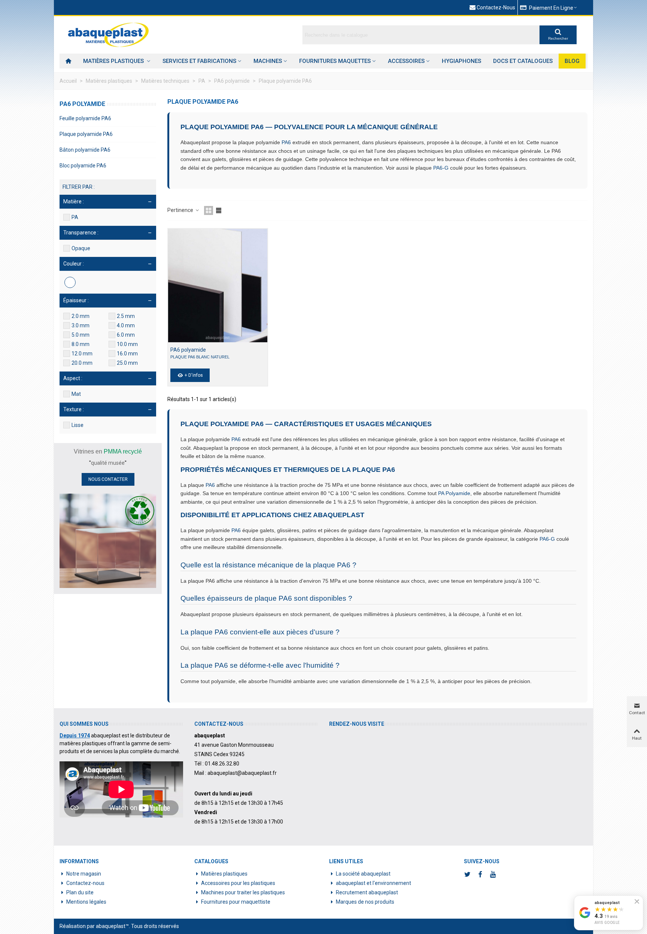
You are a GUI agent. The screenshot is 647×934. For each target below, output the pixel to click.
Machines (267, 61)
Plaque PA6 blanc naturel (200, 357)
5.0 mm (80, 335)
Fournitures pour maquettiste (235, 902)
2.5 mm (126, 316)
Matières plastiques (114, 61)
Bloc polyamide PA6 (83, 166)
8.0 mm (80, 344)
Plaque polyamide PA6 (86, 134)
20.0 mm (82, 363)
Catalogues (211, 861)
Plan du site (80, 892)
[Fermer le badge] (637, 901)
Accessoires (406, 61)
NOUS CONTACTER (108, 479)
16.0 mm (127, 354)
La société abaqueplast (363, 874)
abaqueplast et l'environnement (373, 883)
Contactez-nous (85, 883)
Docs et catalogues (523, 61)
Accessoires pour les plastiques (238, 883)
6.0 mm (126, 335)
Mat (76, 394)
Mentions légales (86, 902)
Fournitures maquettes (335, 61)
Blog (572, 61)
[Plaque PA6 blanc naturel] (217, 285)
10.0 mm (127, 344)
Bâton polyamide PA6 (85, 150)
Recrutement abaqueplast (367, 892)
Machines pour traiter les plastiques (243, 892)
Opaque (81, 248)
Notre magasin (83, 874)
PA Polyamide (454, 493)
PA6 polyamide (82, 103)
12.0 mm (82, 354)
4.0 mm (126, 325)
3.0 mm (80, 325)
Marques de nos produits (365, 902)
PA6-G (441, 168)
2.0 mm (80, 316)
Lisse (77, 425)
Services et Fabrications (199, 61)
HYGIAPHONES (461, 61)
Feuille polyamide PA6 (85, 118)
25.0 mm (127, 363)
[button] (549, 7)
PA (75, 217)
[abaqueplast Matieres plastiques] (108, 35)
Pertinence (180, 210)
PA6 (286, 142)
